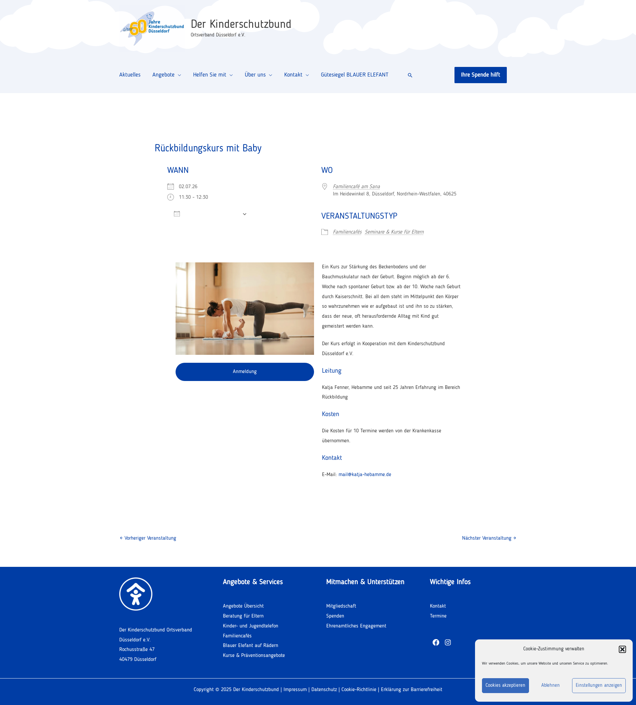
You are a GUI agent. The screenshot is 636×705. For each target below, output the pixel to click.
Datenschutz (324, 689)
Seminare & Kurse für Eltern (394, 232)
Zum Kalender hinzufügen (211, 214)
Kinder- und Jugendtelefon (250, 626)
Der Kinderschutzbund (241, 24)
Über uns (255, 75)
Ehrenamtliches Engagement (356, 626)
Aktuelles (129, 75)
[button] (622, 649)
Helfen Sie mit (209, 75)
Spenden (335, 616)
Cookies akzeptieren (505, 685)
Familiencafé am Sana (356, 187)
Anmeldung (245, 371)
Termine (438, 616)
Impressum (295, 689)
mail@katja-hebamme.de (365, 474)
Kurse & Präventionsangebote (254, 655)
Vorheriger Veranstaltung (148, 538)
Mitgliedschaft (341, 606)
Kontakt (293, 75)
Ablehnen (550, 685)
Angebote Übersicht (243, 606)
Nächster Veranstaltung (489, 538)
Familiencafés (347, 232)
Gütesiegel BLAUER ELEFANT (355, 75)
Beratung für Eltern (243, 616)
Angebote (163, 75)
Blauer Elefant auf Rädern (250, 645)
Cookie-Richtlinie (360, 689)
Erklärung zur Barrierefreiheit (411, 689)
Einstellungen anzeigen (599, 685)
